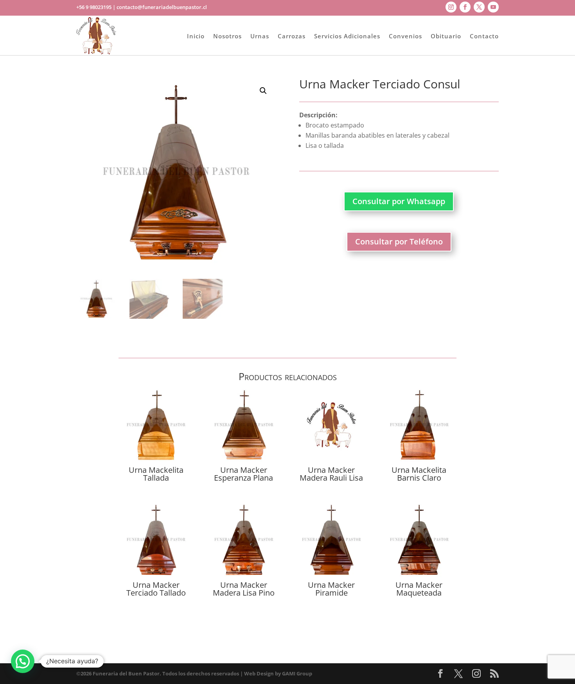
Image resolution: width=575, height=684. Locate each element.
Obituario (446, 36)
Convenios (405, 36)
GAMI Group (297, 673)
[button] (263, 91)
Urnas (259, 36)
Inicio (196, 36)
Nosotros (227, 36)
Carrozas (291, 36)
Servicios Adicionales (347, 36)
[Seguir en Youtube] (493, 7)
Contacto (484, 36)
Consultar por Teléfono (399, 241)
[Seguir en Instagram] (451, 7)
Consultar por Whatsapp (398, 201)
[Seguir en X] (479, 7)
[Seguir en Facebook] (465, 7)
